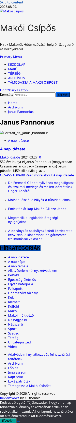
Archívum (15, 363)
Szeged (13, 333)
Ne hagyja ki (17, 320)
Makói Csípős (28, 27)
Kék (11, 297)
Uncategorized (19, 342)
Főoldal (13, 368)
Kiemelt (14, 302)
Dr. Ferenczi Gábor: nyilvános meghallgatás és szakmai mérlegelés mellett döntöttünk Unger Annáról (41, 187)
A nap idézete (18, 140)
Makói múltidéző (21, 315)
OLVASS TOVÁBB (37, 175)
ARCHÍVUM (17, 78)
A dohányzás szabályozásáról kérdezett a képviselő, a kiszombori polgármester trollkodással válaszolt (40, 235)
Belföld (13, 275)
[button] (11, 57)
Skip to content (11, 2)
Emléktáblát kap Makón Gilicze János (37, 209)
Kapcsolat (15, 377)
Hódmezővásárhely (23, 293)
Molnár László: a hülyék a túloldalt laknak (40, 200)
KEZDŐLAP (16, 64)
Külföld (13, 306)
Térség (13, 338)
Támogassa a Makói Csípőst (29, 386)
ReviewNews (9, 398)
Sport (12, 329)
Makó (12, 311)
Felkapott (15, 288)
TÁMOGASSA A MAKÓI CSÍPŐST (33, 82)
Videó (12, 346)
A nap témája (18, 266)
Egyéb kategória (20, 284)
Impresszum (17, 372)
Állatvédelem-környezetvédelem (32, 270)
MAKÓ (12, 69)
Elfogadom (8, 420)
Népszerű (15, 324)
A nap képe (16, 261)
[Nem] (18, 421)
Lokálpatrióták (19, 381)
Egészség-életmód (22, 279)
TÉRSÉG (14, 73)
